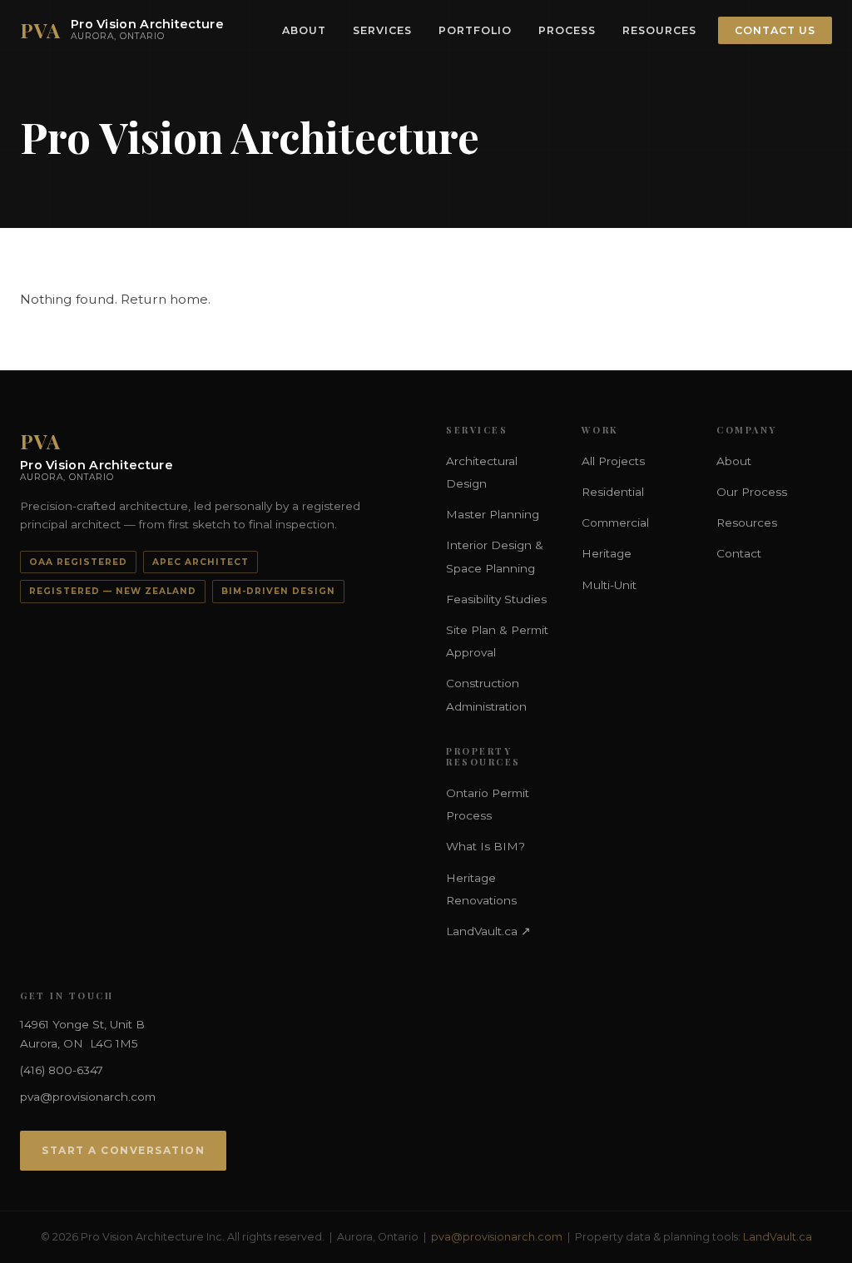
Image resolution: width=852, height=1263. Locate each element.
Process (567, 30)
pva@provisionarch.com (88, 1096)
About (304, 30)
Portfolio (475, 30)
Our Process (751, 491)
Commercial (615, 522)
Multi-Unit (609, 585)
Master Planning (492, 514)
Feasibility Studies (496, 599)
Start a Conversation (123, 1150)
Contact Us (775, 30)
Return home (164, 299)
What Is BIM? (485, 846)
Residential (613, 491)
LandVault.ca (777, 1237)
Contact (738, 553)
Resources (659, 30)
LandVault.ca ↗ (488, 931)
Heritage (607, 553)
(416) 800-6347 (61, 1070)
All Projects (613, 461)
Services (382, 30)
